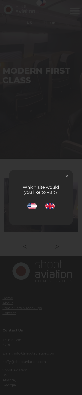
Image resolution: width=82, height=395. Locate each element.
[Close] (67, 176)
